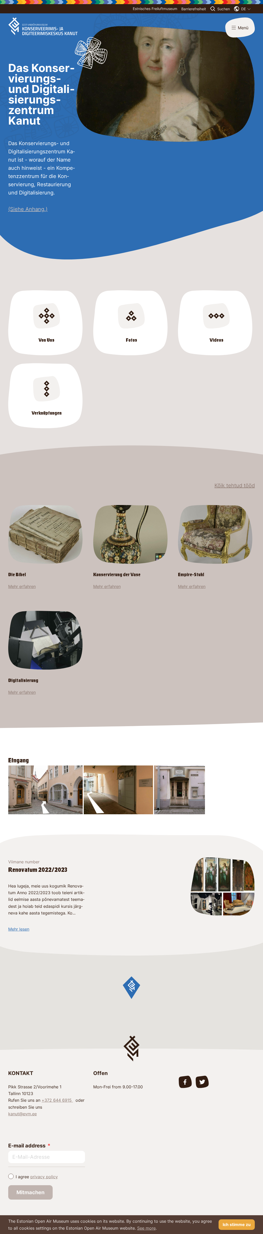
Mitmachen (30, 1192)
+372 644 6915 (57, 1100)
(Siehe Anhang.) (28, 209)
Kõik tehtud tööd (234, 485)
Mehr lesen (18, 929)
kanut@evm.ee (22, 1113)
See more (146, 1228)
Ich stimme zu (237, 1224)
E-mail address (26, 1146)
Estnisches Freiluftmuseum (155, 8)
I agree (37, 1176)
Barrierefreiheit (193, 9)
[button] (131, 987)
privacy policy (44, 1176)
